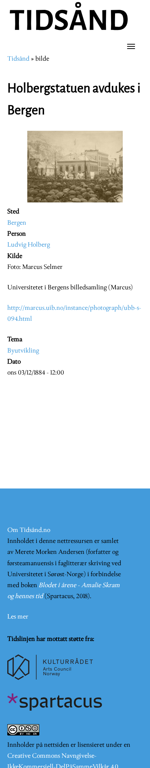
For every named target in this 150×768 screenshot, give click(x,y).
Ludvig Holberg (28, 245)
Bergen (16, 223)
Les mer (17, 616)
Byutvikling (23, 350)
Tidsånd (18, 59)
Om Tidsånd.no (28, 530)
